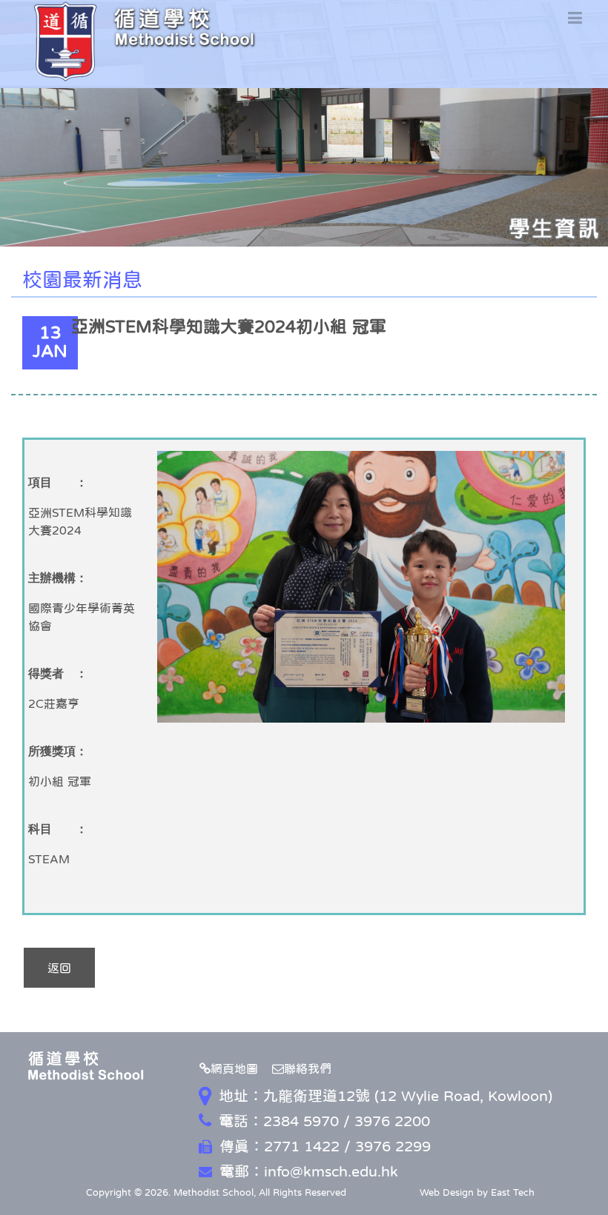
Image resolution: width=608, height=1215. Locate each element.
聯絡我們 (307, 1068)
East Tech (513, 1192)
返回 (59, 968)
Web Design (447, 1192)
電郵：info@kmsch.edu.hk (308, 1171)
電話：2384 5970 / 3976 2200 (324, 1121)
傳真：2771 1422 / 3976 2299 (325, 1146)
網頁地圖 (234, 1068)
